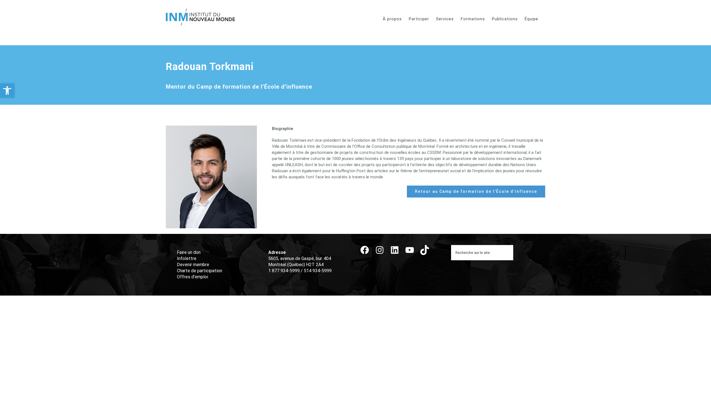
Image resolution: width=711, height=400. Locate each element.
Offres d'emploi (192, 276)
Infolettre (186, 258)
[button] (7, 90)
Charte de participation (199, 270)
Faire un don (189, 252)
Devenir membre (193, 264)
